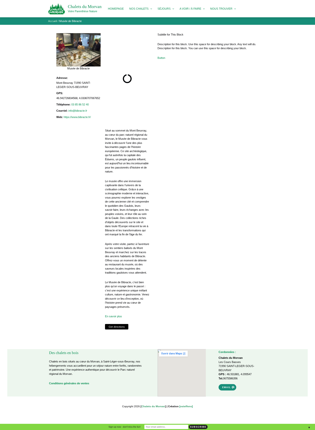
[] (186, 406)
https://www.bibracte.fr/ (77, 117)
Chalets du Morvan (85, 6)
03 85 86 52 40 (80, 104)
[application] (150, 8)
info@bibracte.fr (77, 110)
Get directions (117, 326)
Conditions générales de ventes (69, 383)
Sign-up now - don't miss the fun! (124, 427)
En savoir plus (113, 316)
